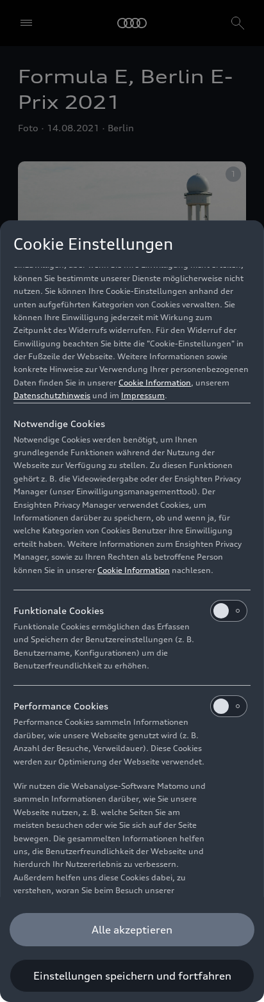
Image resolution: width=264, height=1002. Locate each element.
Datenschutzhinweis (51, 395)
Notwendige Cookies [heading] (59, 423)
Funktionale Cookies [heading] (58, 610)
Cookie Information (155, 382)
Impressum (143, 395)
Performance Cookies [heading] (60, 705)
